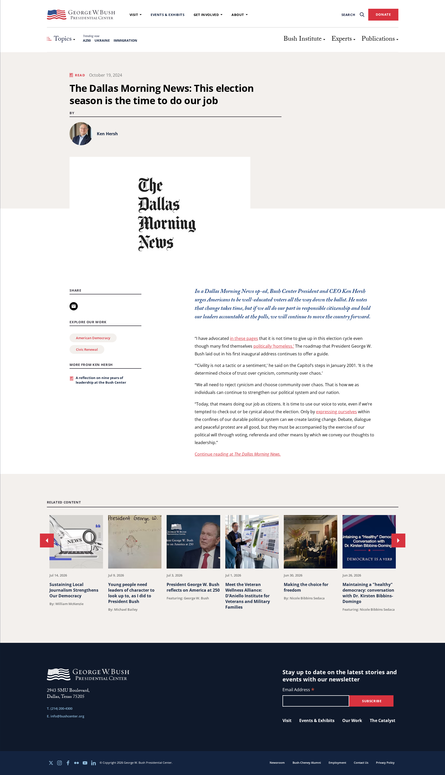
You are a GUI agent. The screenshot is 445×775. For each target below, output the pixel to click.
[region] (222, 566)
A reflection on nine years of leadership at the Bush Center (101, 380)
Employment (337, 762)
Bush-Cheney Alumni (307, 762)
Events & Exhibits (167, 14)
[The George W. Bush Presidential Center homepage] (81, 15)
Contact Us (361, 762)
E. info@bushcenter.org (65, 716)
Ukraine (102, 40)
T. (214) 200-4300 (59, 708)
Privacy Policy (385, 762)
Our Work (352, 720)
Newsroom (277, 762)
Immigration (125, 40)
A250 (87, 40)
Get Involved (206, 14)
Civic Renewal (87, 349)
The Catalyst (382, 720)
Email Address (298, 690)
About (238, 14)
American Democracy (93, 338)
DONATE (383, 14)
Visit (134, 14)
